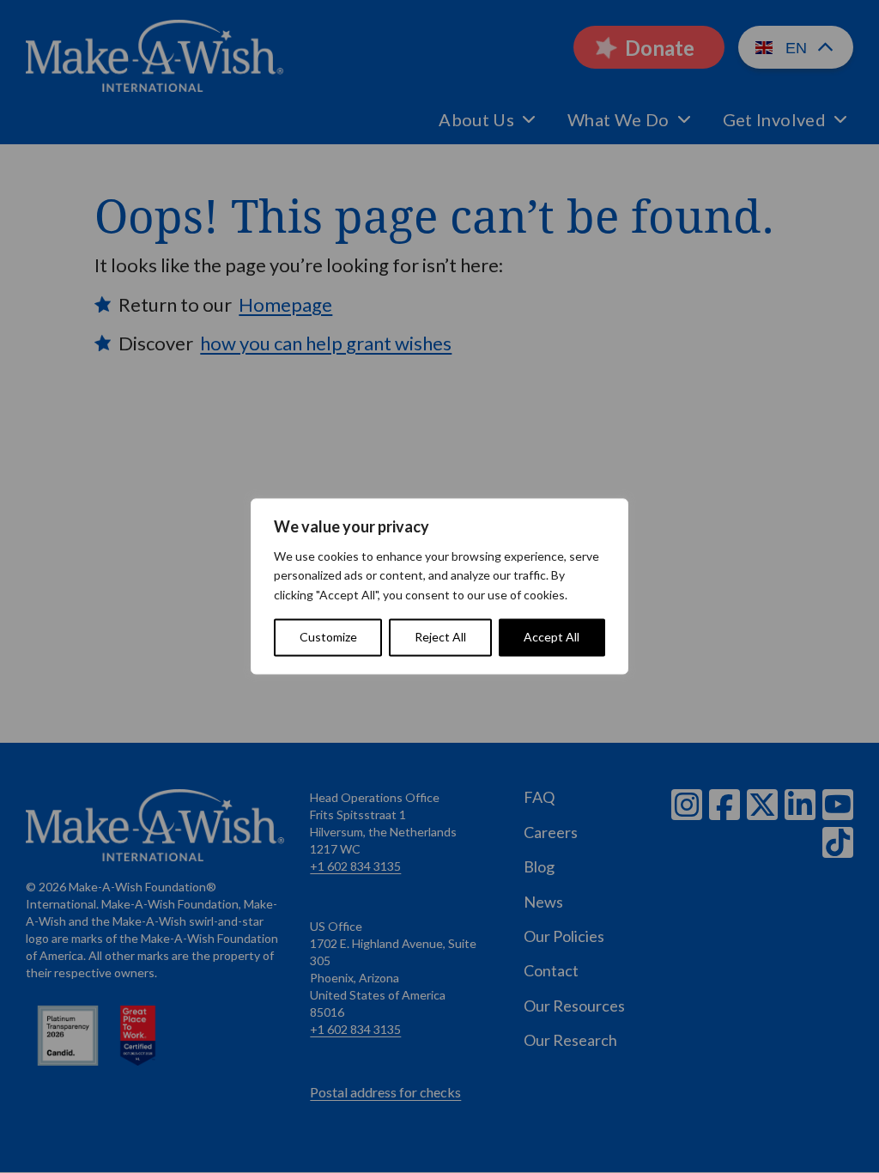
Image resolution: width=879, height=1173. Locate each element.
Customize (328, 637)
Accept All (551, 637)
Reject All (440, 637)
